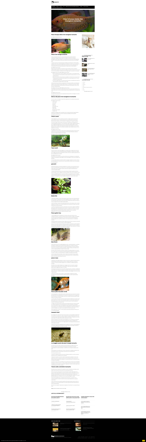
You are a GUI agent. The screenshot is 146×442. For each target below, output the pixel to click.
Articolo (85, 38)
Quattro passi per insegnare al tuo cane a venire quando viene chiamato (85, 402)
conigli (81, 6)
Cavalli (61, 6)
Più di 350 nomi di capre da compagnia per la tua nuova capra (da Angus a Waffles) (65, 428)
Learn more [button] (24, 440)
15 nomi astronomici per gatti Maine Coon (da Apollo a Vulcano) (91, 74)
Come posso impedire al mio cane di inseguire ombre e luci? (91, 69)
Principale (53, 6)
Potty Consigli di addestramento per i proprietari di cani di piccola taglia (85, 407)
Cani (63, 6)
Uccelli (57, 6)
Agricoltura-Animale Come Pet (57, 388)
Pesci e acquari (85, 6)
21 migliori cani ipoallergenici (55, 401)
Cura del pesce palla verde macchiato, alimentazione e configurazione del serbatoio (88, 428)
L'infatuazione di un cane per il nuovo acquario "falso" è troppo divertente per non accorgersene (87, 42)
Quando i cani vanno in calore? (70, 405)
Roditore (84, 84)
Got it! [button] (143, 440)
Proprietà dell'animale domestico (87, 87)
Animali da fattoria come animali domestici (72, 6)
